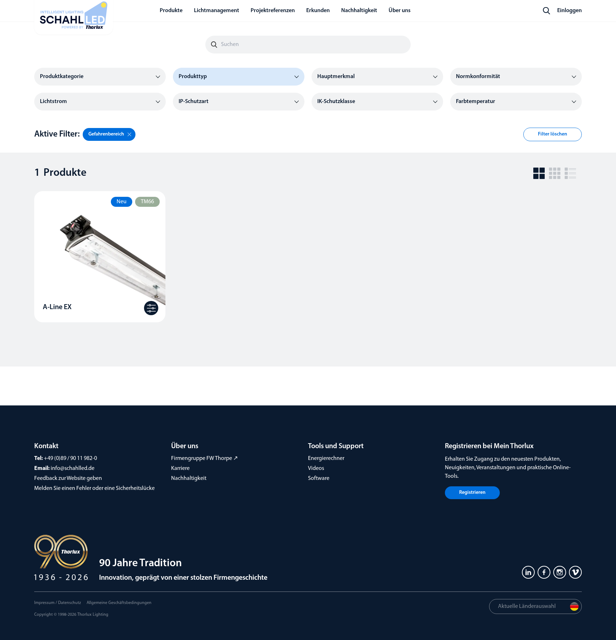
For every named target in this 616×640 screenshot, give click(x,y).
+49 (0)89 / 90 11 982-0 (70, 458)
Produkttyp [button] (193, 77)
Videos (316, 468)
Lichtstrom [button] (53, 101)
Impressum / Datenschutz (57, 603)
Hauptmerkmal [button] (336, 77)
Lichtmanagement (216, 11)
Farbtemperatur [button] (475, 101)
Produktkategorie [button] (61, 77)
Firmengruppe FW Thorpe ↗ (204, 458)
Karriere (180, 468)
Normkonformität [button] (478, 77)
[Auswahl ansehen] (151, 308)
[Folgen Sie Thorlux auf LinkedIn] (528, 572)
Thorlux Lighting (92, 615)
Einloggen (569, 11)
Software (318, 478)
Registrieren (472, 492)
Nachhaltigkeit (188, 478)
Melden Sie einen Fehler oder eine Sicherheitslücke (94, 488)
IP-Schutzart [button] (194, 101)
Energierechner (326, 458)
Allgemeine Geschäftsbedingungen (119, 603)
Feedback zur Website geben (68, 478)
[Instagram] (559, 572)
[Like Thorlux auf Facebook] (544, 572)
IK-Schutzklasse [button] (336, 101)
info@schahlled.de (72, 468)
